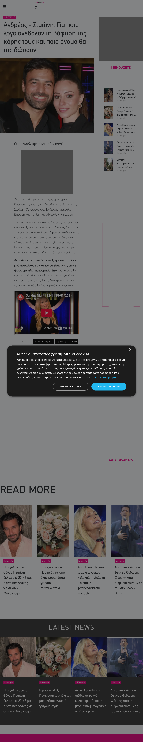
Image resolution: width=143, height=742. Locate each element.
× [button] (130, 349)
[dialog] (71, 371)
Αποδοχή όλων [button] (109, 386)
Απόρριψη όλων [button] (70, 386)
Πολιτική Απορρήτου (104, 377)
